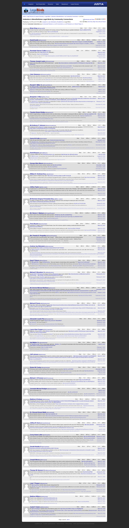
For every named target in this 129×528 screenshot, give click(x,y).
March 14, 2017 (101, 52)
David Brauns (34, 152)
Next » (68, 519)
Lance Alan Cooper (36, 329)
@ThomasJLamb (50, 61)
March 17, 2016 (101, 476)
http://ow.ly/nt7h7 (61, 159)
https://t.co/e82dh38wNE (44, 102)
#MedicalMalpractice (44, 265)
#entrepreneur (37, 149)
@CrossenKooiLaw (45, 423)
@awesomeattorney (51, 125)
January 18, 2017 (101, 205)
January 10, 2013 (101, 325)
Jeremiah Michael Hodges (38, 388)
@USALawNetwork (36, 33)
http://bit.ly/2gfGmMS (62, 168)
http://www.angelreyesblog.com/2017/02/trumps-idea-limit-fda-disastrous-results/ (49, 121)
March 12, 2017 (101, 230)
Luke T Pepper (35, 483)
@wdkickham (50, 174)
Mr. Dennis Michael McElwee (39, 288)
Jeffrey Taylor (34, 187)
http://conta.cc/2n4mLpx (53, 175)
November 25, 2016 (100, 107)
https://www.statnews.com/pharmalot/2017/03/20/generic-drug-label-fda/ (76, 63)
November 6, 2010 (100, 237)
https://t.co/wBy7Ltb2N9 (46, 347)
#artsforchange (38, 255)
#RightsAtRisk (89, 69)
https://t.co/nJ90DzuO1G (35, 363)
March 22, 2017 (101, 308)
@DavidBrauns (43, 152)
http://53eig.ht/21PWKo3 (66, 508)
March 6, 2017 (101, 79)
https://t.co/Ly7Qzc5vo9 (98, 312)
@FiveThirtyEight (36, 508)
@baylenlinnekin (93, 510)
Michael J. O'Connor (36, 378)
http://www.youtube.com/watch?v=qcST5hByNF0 (84, 356)
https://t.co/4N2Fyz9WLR (81, 336)
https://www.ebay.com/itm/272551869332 (72, 489)
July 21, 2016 (102, 429)
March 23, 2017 (101, 188)
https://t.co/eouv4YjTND (85, 334)
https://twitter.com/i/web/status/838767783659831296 (42, 70)
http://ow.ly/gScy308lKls (89, 438)
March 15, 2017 (101, 76)
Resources (50, 4)
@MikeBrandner (49, 272)
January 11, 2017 (101, 441)
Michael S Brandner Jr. (37, 272)
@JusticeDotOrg (35, 69)
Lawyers (44, 22)
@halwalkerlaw (43, 342)
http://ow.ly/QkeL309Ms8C (74, 228)
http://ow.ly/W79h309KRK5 (69, 383)
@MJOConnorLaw (48, 378)
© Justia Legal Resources (49, 523)
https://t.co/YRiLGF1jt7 (35, 209)
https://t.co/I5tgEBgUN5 (77, 508)
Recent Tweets (102, 21)
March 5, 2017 (101, 344)
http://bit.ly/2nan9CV (84, 419)
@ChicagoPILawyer (49, 213)
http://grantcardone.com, (49, 154)
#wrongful (37, 336)
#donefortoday (63, 43)
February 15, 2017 (101, 485)
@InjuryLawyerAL (52, 388)
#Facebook (55, 274)
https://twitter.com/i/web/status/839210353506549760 (42, 88)
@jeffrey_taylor (43, 187)
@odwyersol (35, 101)
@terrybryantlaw (43, 224)
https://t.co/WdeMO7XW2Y (76, 216)
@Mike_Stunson (35, 267)
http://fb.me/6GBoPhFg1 (66, 214)
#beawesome (81, 134)
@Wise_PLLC (45, 97)
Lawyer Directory (75, 4)
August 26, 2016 (101, 371)
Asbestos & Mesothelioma (57, 16)
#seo (78, 350)
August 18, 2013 (101, 156)
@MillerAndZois (76, 86)
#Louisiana (62, 283)
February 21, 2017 (101, 393)
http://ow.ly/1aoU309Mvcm (36, 226)
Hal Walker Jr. (34, 342)
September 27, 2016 (100, 47)
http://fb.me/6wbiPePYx (89, 393)
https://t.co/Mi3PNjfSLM (88, 381)
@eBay (84, 489)
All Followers (70, 24)
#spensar (46, 320)
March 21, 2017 (101, 63)
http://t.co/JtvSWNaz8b (52, 31)
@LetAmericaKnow (89, 265)
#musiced (32, 255)
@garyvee (41, 127)
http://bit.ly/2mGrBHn (77, 265)
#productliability (68, 334)
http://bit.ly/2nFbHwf (75, 76)
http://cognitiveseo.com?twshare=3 (87, 350)
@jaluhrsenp (42, 354)
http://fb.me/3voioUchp (88, 405)
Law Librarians (52, 22)
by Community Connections (71, 16)
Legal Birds (47, 16)
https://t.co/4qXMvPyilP (72, 56)
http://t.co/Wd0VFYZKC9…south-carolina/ (58, 36)
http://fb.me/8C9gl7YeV (89, 463)
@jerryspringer (35, 47)
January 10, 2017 (101, 208)
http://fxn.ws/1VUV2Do (66, 372)
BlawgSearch (65, 4)
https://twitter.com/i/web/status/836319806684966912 (42, 278)
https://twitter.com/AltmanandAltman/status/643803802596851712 (45, 299)
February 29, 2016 (101, 516)
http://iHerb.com (44, 52)
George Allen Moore (36, 163)
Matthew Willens (35, 496)
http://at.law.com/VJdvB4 (66, 66)
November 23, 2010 (100, 242)
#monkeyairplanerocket (55, 325)
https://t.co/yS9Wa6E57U (36, 359)
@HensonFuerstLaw (50, 470)
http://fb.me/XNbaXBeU (35, 206)
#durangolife (70, 43)
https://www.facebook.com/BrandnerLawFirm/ (79, 274)
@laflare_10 (58, 344)
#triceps (63, 325)
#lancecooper (71, 336)
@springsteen (35, 256)
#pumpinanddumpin (50, 324)
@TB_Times (94, 290)
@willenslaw (44, 496)
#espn (63, 140)
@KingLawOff (41, 28)
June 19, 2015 (101, 154)
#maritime (42, 277)
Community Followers (49, 24)
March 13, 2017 (101, 66)
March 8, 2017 (101, 54)
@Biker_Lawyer (58, 199)
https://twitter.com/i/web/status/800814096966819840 (42, 146)
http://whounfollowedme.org (50, 498)
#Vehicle (39, 337)
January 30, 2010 (101, 240)
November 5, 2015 (100, 289)
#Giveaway (40, 274)
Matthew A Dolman (36, 399)
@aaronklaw (43, 138)
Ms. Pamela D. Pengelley (38, 235)
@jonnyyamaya (35, 485)
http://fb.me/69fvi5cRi (73, 392)
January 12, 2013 (101, 320)
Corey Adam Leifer (36, 435)
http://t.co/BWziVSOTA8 (85, 30)
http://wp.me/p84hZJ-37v (86, 115)
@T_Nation (34, 159)
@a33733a (34, 491)
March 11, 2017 (101, 182)
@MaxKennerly (33, 91)
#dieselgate (70, 101)
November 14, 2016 (100, 148)
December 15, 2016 (100, 369)
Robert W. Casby (35, 367)
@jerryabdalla (45, 446)
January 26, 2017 (101, 349)
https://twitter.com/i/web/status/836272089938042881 (42, 281)
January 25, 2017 (101, 56)
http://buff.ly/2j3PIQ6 (87, 472)
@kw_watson (64, 510)
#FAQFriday (58, 214)
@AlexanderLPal (49, 319)
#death (41, 336)
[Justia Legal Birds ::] (34, 11)
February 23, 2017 (101, 93)
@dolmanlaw (46, 399)
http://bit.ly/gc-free (65, 154)
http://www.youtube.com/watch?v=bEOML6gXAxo (83, 360)
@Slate (49, 91)
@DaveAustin (42, 40)
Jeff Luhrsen (34, 354)
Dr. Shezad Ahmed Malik (38, 412)
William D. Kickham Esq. (38, 174)
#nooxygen (46, 325)
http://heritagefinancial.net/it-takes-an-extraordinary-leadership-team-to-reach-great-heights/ (52, 180)
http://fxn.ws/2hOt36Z (68, 369)
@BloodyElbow (57, 402)
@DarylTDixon (43, 260)
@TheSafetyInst (81, 337)
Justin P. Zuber (35, 507)
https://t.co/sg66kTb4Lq (62, 220)
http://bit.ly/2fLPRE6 (51, 170)
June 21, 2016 (101, 431)
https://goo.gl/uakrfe (89, 424)
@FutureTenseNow (42, 91)
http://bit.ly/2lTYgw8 (65, 216)
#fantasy (70, 145)
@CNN (31, 93)
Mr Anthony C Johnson (37, 125)
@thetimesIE (64, 101)
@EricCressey (35, 156)
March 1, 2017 (101, 120)
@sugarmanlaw (45, 367)
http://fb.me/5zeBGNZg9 (89, 464)
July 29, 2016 (102, 426)
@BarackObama (36, 249)
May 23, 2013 (102, 36)
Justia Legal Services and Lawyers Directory (83, 523)
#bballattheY (59, 320)
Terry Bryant (34, 224)
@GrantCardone (74, 154)
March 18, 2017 (101, 256)
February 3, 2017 (101, 438)
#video (66, 336)
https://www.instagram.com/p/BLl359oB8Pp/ (82, 41)
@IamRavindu (35, 142)
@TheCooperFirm (47, 329)
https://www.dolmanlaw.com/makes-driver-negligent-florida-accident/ (72, 404)
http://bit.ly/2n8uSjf (74, 417)
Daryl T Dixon (34, 260)
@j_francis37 (52, 320)
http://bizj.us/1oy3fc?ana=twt (72, 148)
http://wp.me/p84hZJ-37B (90, 114)
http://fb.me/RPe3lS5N (91, 466)
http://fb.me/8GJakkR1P (87, 461)
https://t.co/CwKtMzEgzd (42, 54)
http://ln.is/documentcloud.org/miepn (87, 264)
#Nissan (48, 331)
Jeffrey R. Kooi (35, 423)
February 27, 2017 (101, 101)
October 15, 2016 (101, 41)
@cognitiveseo (39, 350)
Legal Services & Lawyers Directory (35, 16)
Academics (60, 22)
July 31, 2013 (102, 159)
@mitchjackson (35, 264)
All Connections (60, 24)
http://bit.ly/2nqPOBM (52, 220)
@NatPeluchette (35, 344)
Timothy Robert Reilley (37, 112)
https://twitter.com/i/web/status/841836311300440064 (42, 201)
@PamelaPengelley (51, 235)
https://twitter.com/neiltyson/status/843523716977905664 (50, 248)
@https (49, 50)
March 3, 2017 (101, 81)
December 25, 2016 (100, 142)
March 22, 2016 (101, 473)
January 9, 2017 (101, 140)
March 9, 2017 (101, 69)
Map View (95, 21)
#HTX (31, 296)
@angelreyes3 (49, 112)
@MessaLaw (43, 459)
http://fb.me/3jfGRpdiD (35, 105)
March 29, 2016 (101, 508)
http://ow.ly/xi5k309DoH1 (71, 385)
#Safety (43, 337)
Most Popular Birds (40, 4)
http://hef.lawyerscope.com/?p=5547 (61, 479)
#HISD (90, 295)
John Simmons (35, 74)
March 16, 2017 (101, 177)
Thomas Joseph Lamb (37, 61)
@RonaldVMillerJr (47, 85)
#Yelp (73, 98)
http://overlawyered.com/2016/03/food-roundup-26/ (42, 511)
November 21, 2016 (100, 145)
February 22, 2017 (101, 424)
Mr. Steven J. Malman (37, 213)
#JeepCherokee (61, 337)
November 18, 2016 (100, 170)
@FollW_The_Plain (36, 486)
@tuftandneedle (90, 148)
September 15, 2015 (100, 295)
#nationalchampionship (55, 140)
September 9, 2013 (100, 31)
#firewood (57, 43)
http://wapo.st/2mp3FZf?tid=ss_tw (65, 67)
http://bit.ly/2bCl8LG (89, 371)
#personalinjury (76, 334)
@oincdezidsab (35, 489)
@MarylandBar (35, 86)
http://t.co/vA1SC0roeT (35, 34)
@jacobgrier (71, 510)
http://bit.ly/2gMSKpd (52, 166)
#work (51, 334)
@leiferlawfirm (46, 435)
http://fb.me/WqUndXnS (52, 218)
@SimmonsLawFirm (45, 74)
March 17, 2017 (101, 175)
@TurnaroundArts (36, 252)
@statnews (32, 64)
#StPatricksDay (46, 262)
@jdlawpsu (32, 89)
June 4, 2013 (102, 33)
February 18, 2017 (101, 395)
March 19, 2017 (101, 248)
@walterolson (35, 510)
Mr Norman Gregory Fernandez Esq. (42, 199)
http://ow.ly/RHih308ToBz (89, 436)
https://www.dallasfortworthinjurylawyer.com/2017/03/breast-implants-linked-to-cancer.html (67, 415)
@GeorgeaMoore (48, 163)
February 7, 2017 (101, 347)
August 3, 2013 (101, 158)
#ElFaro (57, 292)
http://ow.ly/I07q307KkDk (36, 443)
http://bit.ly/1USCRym (83, 295)
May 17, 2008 (102, 57)
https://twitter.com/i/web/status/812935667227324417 (42, 143)
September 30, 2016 (100, 45)
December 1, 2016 (100, 166)
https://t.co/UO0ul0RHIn (83, 501)
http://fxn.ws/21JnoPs (81, 374)
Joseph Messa (35, 459)
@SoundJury (35, 501)
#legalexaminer (82, 417)
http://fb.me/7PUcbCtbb (89, 395)
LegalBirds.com (38, 523)
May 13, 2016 (102, 372)
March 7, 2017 (101, 77)
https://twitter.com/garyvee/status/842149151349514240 (58, 131)
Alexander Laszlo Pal (37, 319)
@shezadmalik (50, 412)
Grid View (90, 21)
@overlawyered (50, 510)
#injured (40, 334)
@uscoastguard (34, 292)
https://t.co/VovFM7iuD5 (84, 379)
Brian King (33, 28)
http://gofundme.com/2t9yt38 (48, 486)
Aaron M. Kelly (35, 138)
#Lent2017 (34, 274)
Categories (30, 4)
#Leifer (91, 440)
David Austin (34, 40)
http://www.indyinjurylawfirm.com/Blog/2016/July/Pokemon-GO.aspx (77, 429)
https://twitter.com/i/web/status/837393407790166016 (42, 339)
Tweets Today (79, 24)
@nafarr (59, 510)
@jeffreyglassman (45, 303)
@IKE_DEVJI (35, 148)
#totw (76, 134)
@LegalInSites (35, 262)
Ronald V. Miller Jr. (36, 85)
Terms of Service (60, 523)
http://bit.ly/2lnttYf (90, 81)
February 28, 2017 (101, 274)
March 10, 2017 (101, 67)
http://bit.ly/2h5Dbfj (57, 165)
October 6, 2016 (101, 43)
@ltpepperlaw (43, 483)
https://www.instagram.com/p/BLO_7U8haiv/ (83, 43)
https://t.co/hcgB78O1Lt (45, 306)
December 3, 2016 (100, 165)
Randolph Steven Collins (38, 50)
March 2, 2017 (101, 91)
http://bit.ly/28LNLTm (74, 431)
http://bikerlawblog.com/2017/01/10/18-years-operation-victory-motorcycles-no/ (76, 208)
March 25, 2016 (101, 374)
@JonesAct (52, 288)
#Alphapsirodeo (44, 349)
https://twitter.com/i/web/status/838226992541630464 (42, 345)
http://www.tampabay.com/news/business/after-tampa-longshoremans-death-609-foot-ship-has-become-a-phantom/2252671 (59, 290)
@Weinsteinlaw (49, 246)
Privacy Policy (68, 523)
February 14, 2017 (101, 436)
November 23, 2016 (100, 168)
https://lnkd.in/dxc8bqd (90, 177)
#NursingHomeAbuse (56, 265)
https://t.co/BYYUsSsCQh (65, 175)
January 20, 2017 (101, 440)
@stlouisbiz (48, 79)
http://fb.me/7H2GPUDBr (80, 203)
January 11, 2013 (101, 322)
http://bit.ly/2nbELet (87, 77)
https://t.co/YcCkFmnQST (84, 262)
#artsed (102, 253)
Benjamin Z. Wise (36, 97)
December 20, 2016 (100, 104)
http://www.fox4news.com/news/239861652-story (41, 118)
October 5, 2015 (101, 292)
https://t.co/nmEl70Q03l (54, 408)
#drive (40, 331)
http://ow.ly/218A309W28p (77, 381)
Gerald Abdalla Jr (35, 446)
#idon (56, 324)
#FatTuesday (33, 275)
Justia (24, 16)
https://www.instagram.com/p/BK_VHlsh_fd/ (57, 45)
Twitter (57, 4)
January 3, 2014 (101, 30)
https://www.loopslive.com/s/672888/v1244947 (56, 56)
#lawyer (47, 284)
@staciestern (35, 145)
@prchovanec (35, 107)
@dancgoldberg (78, 510)
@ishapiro (39, 516)
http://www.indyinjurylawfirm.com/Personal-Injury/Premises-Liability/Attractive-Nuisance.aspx (52, 427)
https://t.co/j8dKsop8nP (57, 309)
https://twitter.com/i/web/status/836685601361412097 (50, 275)
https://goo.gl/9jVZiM (86, 491)
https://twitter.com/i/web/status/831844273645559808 (62, 492)
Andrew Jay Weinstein (37, 246)
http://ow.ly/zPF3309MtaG (90, 230)
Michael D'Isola (35, 303)
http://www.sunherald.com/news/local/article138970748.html (44, 448)
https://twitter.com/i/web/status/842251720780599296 (42, 128)
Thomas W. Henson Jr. (37, 470)
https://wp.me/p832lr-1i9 (51, 414)
